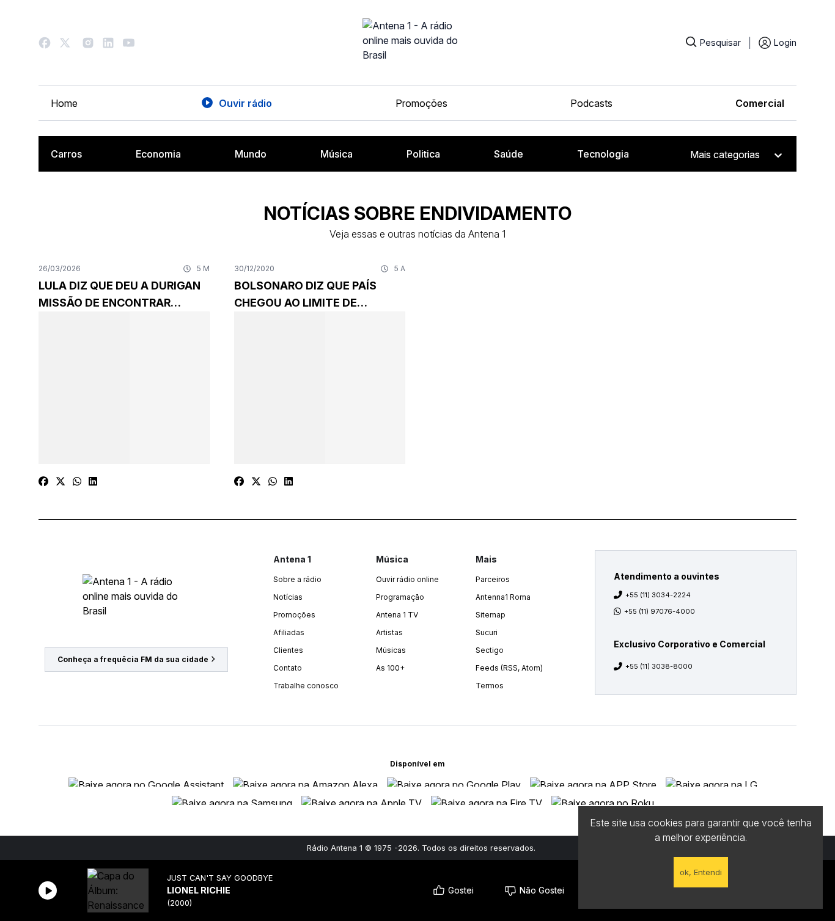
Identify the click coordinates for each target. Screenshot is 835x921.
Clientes (288, 650)
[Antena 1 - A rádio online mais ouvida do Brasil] (417, 42)
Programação (400, 597)
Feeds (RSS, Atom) (509, 667)
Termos (490, 685)
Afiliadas (288, 632)
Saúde (508, 154)
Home (64, 103)
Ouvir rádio (245, 103)
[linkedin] (93, 481)
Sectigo (490, 650)
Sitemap (491, 614)
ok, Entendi (701, 872)
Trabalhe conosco (306, 685)
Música (336, 154)
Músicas (391, 650)
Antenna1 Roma (503, 597)
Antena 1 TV (397, 614)
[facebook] (43, 481)
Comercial (759, 103)
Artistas (389, 632)
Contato (287, 667)
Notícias (288, 597)
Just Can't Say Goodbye (220, 878)
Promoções (421, 103)
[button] (45, 43)
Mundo (251, 154)
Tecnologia (603, 154)
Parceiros (493, 579)
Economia (158, 154)
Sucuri (487, 632)
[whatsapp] (77, 481)
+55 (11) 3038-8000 (659, 666)
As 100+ (390, 667)
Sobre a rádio (297, 579)
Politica (423, 154)
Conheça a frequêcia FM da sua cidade (132, 659)
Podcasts (591, 103)
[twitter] (60, 481)
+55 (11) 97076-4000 (659, 611)
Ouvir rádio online (407, 579)
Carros (66, 154)
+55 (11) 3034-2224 (658, 595)
